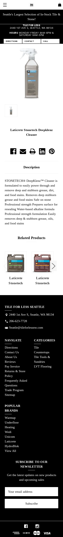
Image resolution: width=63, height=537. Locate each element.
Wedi (8, 432)
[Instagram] (37, 526)
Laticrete (10, 441)
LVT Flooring (42, 366)
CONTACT (29, 41)
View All (10, 451)
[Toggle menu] (5, 5)
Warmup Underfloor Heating (12, 422)
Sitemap (10, 395)
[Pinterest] (52, 151)
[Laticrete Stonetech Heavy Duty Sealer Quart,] (43, 262)
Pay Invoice (12, 366)
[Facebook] (13, 151)
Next (53, 265)
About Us (11, 357)
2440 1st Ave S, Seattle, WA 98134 (31, 314)
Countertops (41, 352)
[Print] (32, 151)
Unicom (10, 436)
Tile (36, 347)
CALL (45, 41)
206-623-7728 (18, 321)
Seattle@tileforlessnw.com (26, 327)
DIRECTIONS (12, 41)
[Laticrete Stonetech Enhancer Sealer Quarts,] (16, 262)
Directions (11, 347)
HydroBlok (12, 446)
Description (31, 167)
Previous (5, 265)
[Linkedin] (42, 151)
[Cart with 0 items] (59, 5)
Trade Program (14, 390)
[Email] (23, 151)
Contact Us (12, 352)
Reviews (10, 361)
